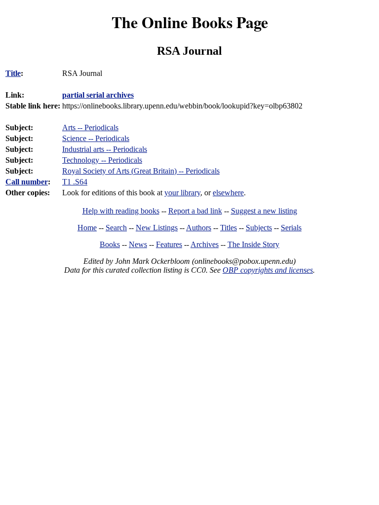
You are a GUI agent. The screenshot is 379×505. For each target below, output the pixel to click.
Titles (228, 227)
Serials (291, 227)
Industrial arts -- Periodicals (104, 149)
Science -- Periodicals (95, 138)
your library (182, 192)
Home (87, 227)
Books (110, 244)
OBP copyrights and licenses (268, 270)
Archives (204, 244)
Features (169, 244)
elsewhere (228, 192)
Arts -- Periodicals (90, 127)
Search (116, 227)
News (138, 244)
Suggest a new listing (264, 211)
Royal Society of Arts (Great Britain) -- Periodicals (141, 171)
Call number (26, 182)
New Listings (157, 227)
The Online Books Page (190, 22)
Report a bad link (195, 211)
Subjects (259, 227)
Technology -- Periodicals (102, 160)
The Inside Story (253, 244)
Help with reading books (120, 211)
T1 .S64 (74, 182)
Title (13, 73)
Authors (198, 227)
